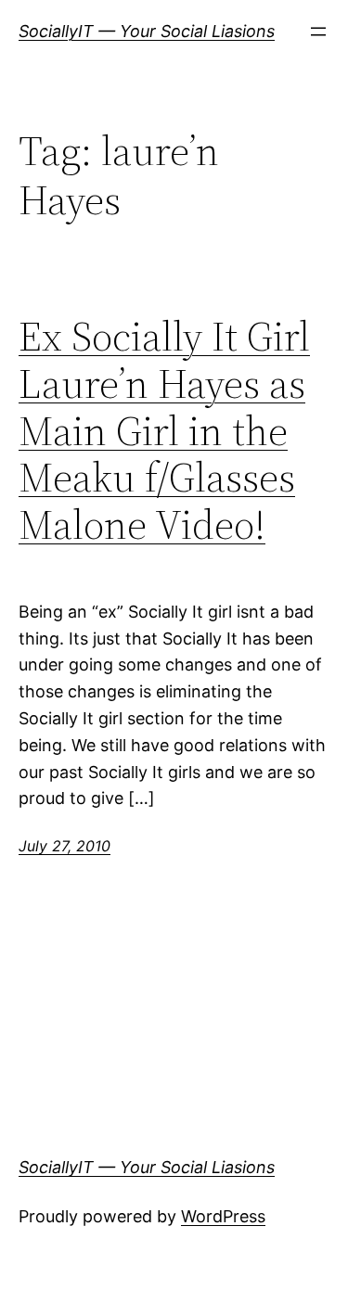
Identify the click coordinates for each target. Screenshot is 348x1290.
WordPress (223, 1216)
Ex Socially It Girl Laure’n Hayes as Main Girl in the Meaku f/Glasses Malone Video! (164, 430)
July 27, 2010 (64, 846)
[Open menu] (318, 31)
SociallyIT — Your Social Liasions (147, 31)
